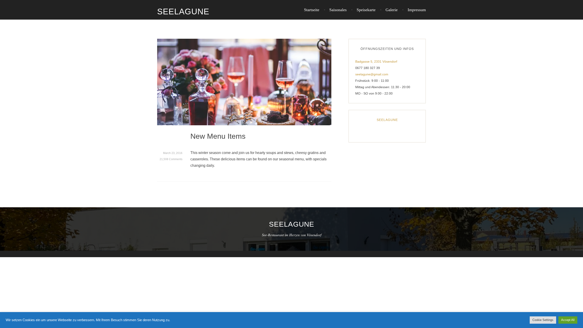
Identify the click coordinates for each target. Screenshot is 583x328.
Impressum (417, 10)
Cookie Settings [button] (542, 320)
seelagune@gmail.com (371, 74)
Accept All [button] (568, 320)
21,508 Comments (171, 159)
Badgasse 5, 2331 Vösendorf (376, 61)
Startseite (311, 10)
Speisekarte (366, 10)
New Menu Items (217, 136)
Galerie (392, 10)
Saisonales (338, 10)
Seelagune (183, 11)
